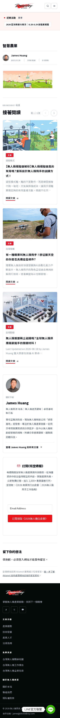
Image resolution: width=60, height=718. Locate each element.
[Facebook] (6, 609)
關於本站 (7, 686)
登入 (21, 559)
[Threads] (14, 609)
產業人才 (7, 637)
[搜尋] (48, 6)
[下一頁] (54, 113)
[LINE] (22, 609)
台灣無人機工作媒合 (13, 665)
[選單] (54, 6)
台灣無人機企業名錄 (13, 670)
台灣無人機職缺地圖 (13, 659)
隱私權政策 (8, 698)
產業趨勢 (7, 626)
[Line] (50, 709)
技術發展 (7, 632)
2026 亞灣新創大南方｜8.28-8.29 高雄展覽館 (27, 24)
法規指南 (7, 643)
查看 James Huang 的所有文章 (22, 447)
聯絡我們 (7, 692)
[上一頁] (45, 113)
